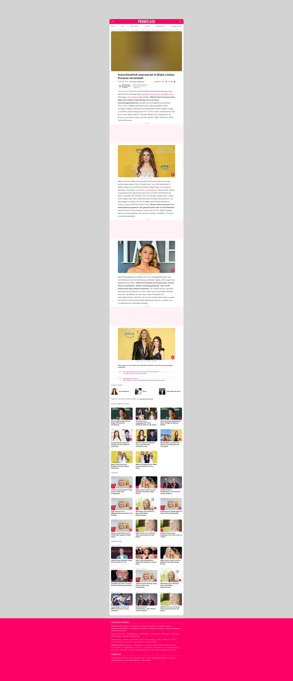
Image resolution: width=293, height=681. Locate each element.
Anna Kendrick (123, 91)
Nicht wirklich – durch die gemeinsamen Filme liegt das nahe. (144, 380)
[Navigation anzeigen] (113, 21)
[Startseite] (146, 21)
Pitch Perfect (149, 112)
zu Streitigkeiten (150, 190)
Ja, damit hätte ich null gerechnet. (134, 373)
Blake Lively (168, 94)
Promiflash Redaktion (137, 81)
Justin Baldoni (132, 97)
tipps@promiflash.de (146, 399)
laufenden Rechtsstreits (150, 94)
